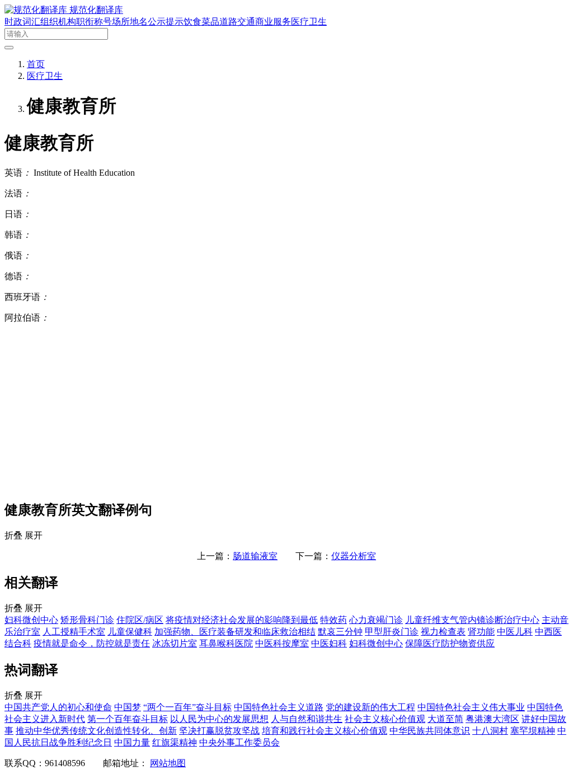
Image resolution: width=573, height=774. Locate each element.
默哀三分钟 (340, 631)
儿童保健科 (129, 631)
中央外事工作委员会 (239, 742)
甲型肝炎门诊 (392, 631)
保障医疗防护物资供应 (450, 643)
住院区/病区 (139, 620)
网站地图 (168, 763)
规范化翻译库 (96, 10)
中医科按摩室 (282, 643)
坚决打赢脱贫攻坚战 (219, 730)
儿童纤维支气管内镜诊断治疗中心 (472, 620)
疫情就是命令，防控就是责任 (92, 643)
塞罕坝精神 (532, 730)
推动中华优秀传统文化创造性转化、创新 (96, 730)
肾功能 (481, 631)
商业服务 (273, 21)
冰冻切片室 (174, 643)
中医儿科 (515, 631)
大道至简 (445, 719)
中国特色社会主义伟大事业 (471, 707)
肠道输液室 (255, 556)
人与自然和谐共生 (306, 719)
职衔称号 (94, 21)
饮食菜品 (201, 21)
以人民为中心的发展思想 (219, 719)
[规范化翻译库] (36, 10)
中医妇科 (329, 643)
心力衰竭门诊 (376, 620)
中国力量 (132, 742)
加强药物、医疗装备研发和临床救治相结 (235, 631)
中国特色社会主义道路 (278, 707)
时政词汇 (22, 21)
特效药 (333, 620)
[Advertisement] (286, 411)
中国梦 (127, 707)
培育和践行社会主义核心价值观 (324, 730)
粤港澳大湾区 (492, 719)
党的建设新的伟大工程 (370, 707)
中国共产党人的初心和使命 (58, 707)
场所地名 (130, 21)
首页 (36, 64)
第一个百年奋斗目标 (127, 719)
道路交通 (237, 21)
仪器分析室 (353, 556)
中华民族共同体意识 (429, 730)
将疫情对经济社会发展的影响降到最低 (242, 620)
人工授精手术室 (74, 631)
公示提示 (166, 21)
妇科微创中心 (31, 620)
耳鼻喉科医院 (226, 643)
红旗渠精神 (174, 742)
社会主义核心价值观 (385, 719)
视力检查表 (443, 631)
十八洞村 (490, 730)
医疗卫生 (309, 21)
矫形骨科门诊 (87, 620)
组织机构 (58, 21)
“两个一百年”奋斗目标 (187, 707)
